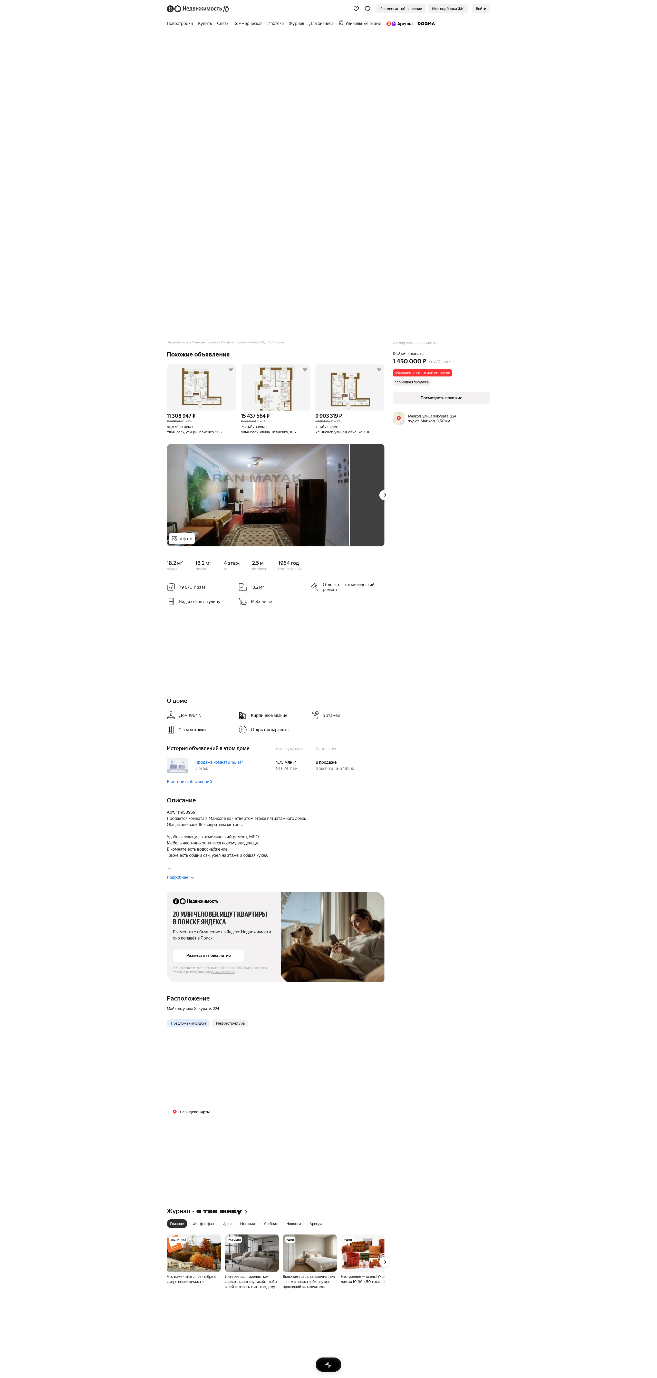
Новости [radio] (293, 1224)
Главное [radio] (177, 1224)
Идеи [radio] (227, 1224)
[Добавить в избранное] (230, 369)
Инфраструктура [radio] (230, 1023)
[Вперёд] (384, 495)
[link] (481, 8)
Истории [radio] (247, 1224)
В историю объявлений (189, 781)
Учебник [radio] (271, 1224)
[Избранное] (356, 8)
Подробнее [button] (177, 877)
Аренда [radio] (316, 1224)
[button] (367, 8)
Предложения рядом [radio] (188, 1023)
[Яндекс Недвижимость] (198, 8)
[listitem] (272, 715)
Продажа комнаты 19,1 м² (219, 762)
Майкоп (174, 1008)
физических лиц (223, 972)
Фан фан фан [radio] (203, 1224)
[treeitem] (181, 23)
